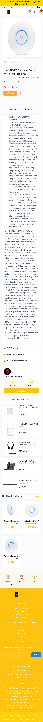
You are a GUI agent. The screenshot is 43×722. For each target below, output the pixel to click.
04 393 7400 (8, 7)
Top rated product (21, 617)
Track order (21, 633)
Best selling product (21, 614)
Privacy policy (24, 720)
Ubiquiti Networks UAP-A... (11, 556)
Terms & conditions (10, 720)
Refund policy (35, 720)
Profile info (21, 627)
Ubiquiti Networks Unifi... (11, 521)
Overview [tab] (14, 109)
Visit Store (22, 391)
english (37, 7)
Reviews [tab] (29, 109)
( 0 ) (28, 411)
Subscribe (36, 655)
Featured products (21, 608)
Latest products (21, 611)
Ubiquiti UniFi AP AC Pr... (32, 521)
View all (36, 496)
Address (21, 636)
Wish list (21, 630)
